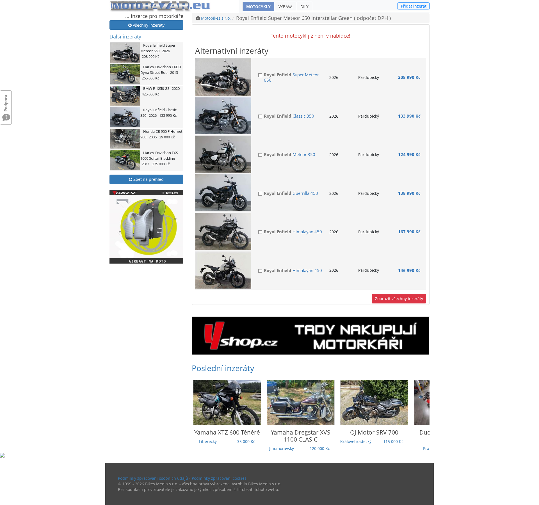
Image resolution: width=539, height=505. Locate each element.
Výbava (285, 6)
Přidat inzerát (413, 6)
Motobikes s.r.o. (216, 18)
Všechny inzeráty (148, 25)
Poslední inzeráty (223, 368)
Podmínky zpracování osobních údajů (153, 478)
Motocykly (258, 6)
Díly (304, 6)
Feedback (6, 100)
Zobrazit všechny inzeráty (399, 298)
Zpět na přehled (148, 179)
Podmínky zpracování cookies (219, 478)
